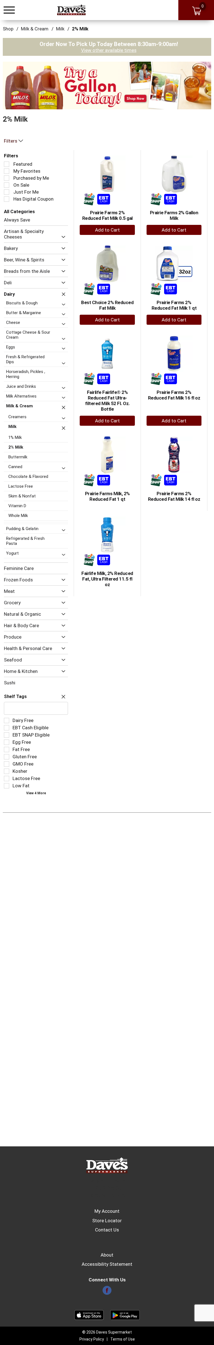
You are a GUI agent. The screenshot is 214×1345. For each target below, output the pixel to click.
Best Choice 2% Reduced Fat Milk (107, 305)
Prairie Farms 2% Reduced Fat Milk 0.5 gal (107, 215)
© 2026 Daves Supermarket (107, 1332)
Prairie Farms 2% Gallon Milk (174, 215)
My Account (107, 1211)
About (107, 1255)
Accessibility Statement (107, 1264)
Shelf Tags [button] (15, 696)
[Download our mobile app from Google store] (125, 1314)
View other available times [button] (109, 50)
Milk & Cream (34, 29)
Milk (60, 29)
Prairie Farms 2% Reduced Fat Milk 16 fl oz (174, 395)
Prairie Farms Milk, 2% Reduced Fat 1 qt (107, 496)
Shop (8, 29)
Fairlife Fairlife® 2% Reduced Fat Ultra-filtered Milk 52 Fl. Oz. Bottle (107, 400)
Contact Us (107, 1230)
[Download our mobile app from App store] (89, 1314)
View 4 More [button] (36, 793)
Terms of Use (122, 1339)
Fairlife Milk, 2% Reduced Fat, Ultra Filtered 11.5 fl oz (107, 579)
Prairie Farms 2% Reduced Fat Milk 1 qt (174, 305)
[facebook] (107, 1292)
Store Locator (107, 1220)
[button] (107, 85)
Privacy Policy (91, 1339)
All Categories (19, 211)
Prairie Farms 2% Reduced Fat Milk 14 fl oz (174, 496)
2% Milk (80, 29)
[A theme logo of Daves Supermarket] (71, 9)
